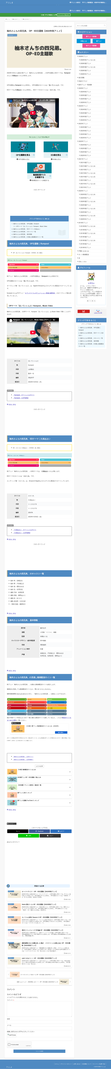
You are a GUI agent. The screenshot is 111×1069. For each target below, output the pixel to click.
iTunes (42, 264)
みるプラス (50, 714)
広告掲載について (86, 1064)
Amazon (29, 699)
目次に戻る (12, 404)
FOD (29, 702)
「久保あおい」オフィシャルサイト (24, 530)
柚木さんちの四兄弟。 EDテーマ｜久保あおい (26, 229)
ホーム (57, 1064)
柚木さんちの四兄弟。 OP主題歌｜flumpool (26, 224)
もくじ (42, 219)
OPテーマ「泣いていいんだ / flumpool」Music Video (31, 226)
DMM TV (9, 711)
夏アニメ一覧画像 (91, 36)
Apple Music (12, 264)
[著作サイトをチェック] (88, 301)
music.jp (30, 705)
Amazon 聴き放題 (13, 267)
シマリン (91, 283)
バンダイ (29, 711)
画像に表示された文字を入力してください (21, 1031)
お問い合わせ (76, 1064)
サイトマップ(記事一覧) (99, 1064)
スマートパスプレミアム (53, 705)
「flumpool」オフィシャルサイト (24, 395)
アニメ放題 (50, 708)
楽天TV (9, 708)
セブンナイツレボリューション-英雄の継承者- (40, 293)
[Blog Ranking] (84, 311)
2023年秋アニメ (12, 823)
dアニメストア (11, 702)
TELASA (30, 708)
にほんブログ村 (98, 313)
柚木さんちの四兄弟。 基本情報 (22, 234)
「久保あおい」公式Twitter (21, 533)
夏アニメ (98, 41)
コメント (10, 1000)
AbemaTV (50, 699)
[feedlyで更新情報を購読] (92, 301)
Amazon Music (44, 267)
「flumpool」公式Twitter (21, 398)
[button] (50, 836)
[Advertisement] (39, 202)
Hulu (9, 699)
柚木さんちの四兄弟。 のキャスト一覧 (24, 232)
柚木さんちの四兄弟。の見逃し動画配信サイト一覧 (28, 237)
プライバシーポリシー (66, 1064)
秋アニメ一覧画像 (91, 45)
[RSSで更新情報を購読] (95, 301)
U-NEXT (49, 702)
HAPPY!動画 (30, 714)
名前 (8, 1019)
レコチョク (11, 270)
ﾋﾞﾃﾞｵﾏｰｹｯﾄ (50, 711)
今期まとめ (83, 41)
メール (9, 1025)
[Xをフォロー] (90, 301)
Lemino (9, 705)
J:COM (9, 714)
